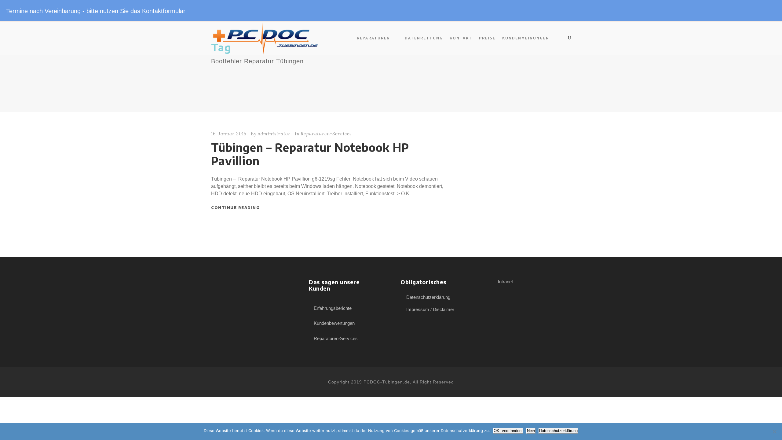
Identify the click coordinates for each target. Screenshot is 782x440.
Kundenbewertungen (334, 323)
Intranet (505, 281)
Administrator (274, 134)
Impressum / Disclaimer (430, 309)
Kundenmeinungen (525, 38)
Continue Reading (235, 207)
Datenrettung (424, 38)
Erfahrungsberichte (333, 308)
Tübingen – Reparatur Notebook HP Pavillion (310, 154)
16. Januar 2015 (229, 134)
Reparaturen (373, 38)
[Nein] (774, 431)
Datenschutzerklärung (428, 297)
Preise (487, 38)
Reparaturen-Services (326, 134)
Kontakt (461, 38)
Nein (531, 430)
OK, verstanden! (508, 430)
